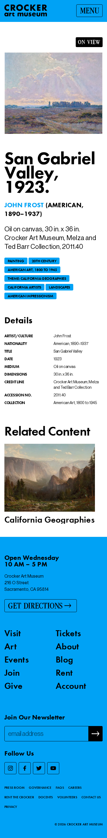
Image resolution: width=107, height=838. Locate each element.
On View (89, 42)
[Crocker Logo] (25, 10)
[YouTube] (53, 768)
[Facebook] (25, 768)
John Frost (25, 205)
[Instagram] (10, 768)
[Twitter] (39, 768)
